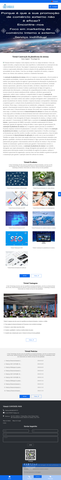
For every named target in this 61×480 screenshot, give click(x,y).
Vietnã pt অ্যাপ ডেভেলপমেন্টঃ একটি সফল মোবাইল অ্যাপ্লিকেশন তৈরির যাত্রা (13, 364)
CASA (4, 423)
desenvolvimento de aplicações (23, 135)
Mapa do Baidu (7, 420)
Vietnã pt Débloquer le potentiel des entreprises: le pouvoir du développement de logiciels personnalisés (13, 367)
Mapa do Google (17, 420)
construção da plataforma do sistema (14, 77)
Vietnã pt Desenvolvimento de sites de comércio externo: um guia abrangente (13, 360)
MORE (25, 275)
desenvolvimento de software (33, 111)
